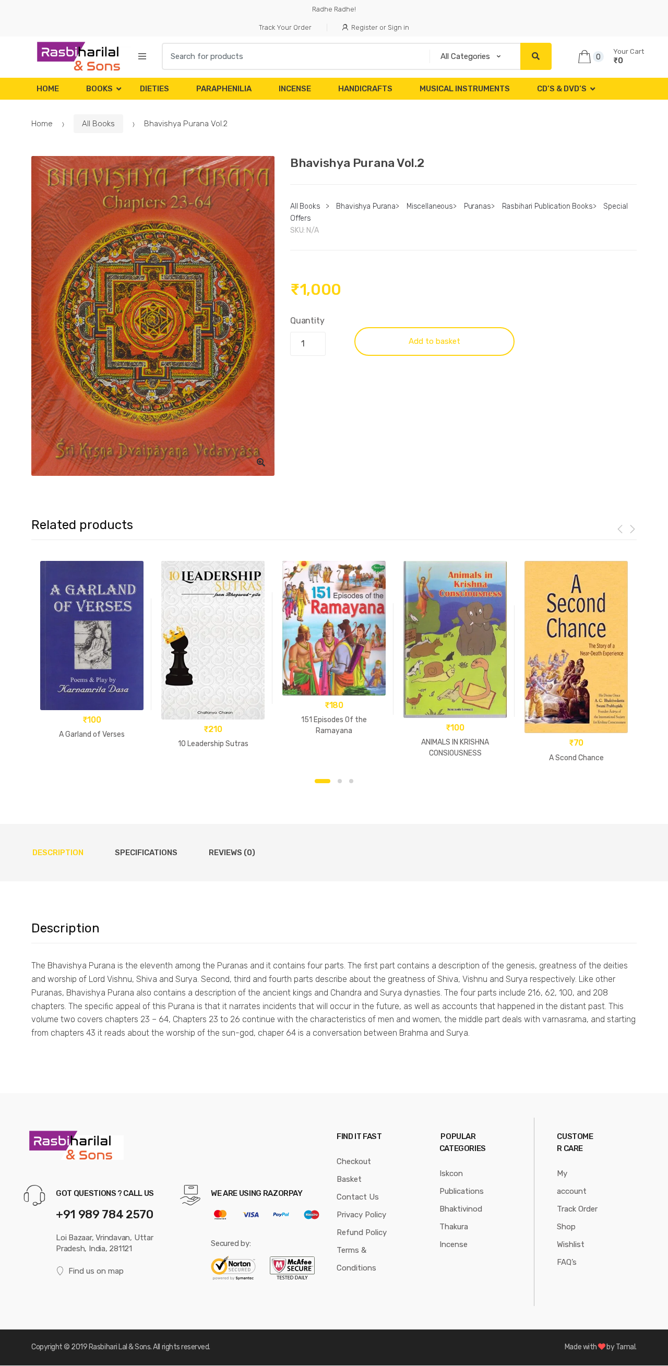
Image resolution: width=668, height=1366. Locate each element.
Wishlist (570, 1244)
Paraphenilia (224, 88)
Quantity (307, 321)
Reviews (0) (232, 852)
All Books (98, 123)
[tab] (58, 852)
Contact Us (358, 1197)
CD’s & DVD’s (562, 88)
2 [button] (340, 781)
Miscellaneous (430, 206)
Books (99, 88)
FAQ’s (567, 1262)
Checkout (354, 1161)
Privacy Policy (361, 1214)
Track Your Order (285, 27)
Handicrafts (365, 88)
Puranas (477, 206)
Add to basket (434, 341)
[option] (153, 316)
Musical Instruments (465, 88)
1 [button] (322, 781)
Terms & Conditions (356, 1259)
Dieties (154, 88)
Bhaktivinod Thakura (460, 1217)
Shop (566, 1226)
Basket (349, 1179)
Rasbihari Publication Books (547, 206)
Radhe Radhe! (334, 9)
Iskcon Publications (461, 1182)
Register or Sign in (380, 27)
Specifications (146, 852)
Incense (295, 88)
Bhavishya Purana (366, 206)
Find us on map (96, 1271)
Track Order (577, 1209)
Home (48, 88)
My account (572, 1182)
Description (58, 852)
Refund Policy (362, 1232)
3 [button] (351, 781)
